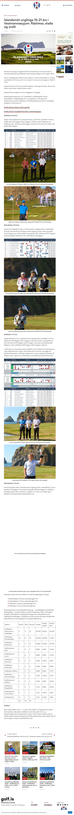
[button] (60, 60)
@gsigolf (61, 76)
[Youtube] (65, 805)
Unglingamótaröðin (12, 15)
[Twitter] (60, 805)
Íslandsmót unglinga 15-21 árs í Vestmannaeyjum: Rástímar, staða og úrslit (28, 23)
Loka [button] (70, 812)
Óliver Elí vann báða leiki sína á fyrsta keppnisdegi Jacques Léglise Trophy (11, 758)
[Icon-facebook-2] (58, 805)
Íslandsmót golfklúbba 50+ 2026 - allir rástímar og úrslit (47, 758)
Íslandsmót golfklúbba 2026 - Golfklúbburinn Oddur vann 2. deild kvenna (12, 784)
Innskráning (68, 5)
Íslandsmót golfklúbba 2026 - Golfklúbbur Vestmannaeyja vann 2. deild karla (29, 784)
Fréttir (5, 15)
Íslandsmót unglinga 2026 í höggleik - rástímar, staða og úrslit (29, 758)
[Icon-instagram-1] (63, 805)
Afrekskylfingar (9, 752)
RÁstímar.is (17, 5)
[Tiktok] (67, 805)
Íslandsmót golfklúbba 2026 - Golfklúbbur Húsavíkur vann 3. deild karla (47, 784)
